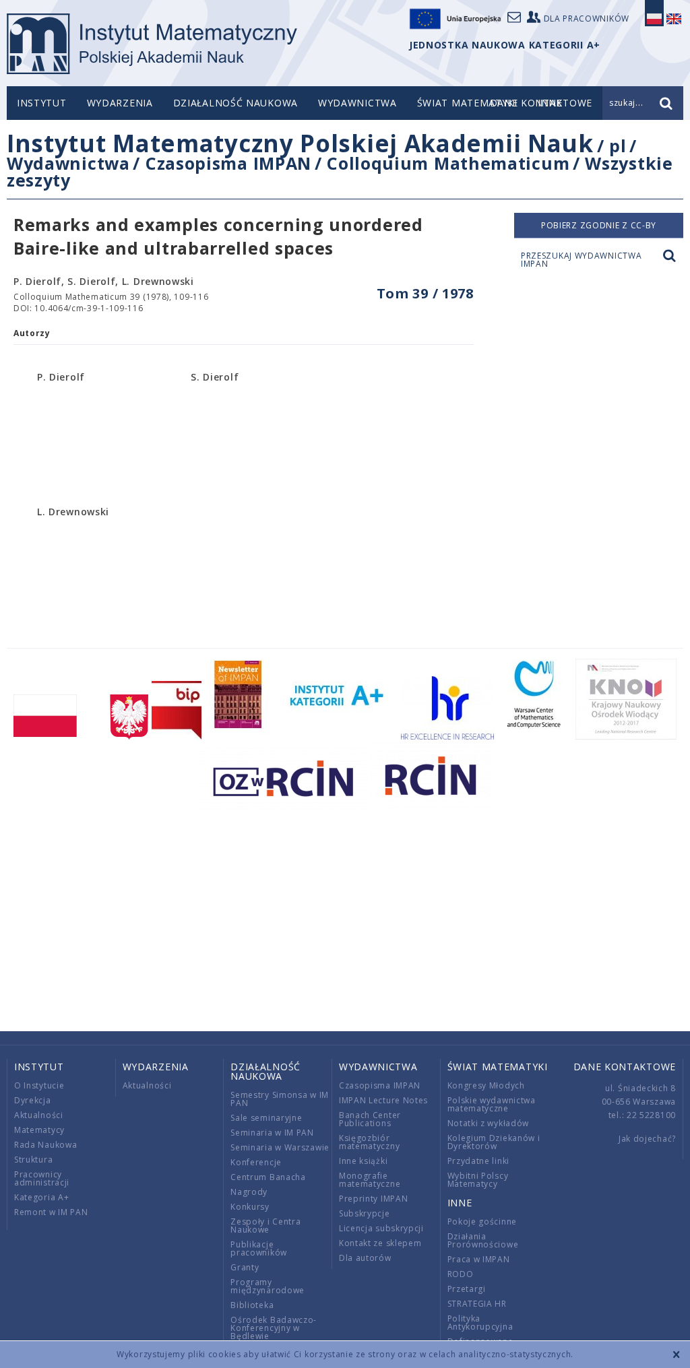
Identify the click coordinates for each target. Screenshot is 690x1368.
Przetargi (466, 1289)
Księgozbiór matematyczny (369, 1142)
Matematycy (39, 1130)
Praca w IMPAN (478, 1259)
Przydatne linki (478, 1161)
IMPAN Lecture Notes (383, 1100)
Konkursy (250, 1206)
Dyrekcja (32, 1100)
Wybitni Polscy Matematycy (478, 1180)
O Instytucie (39, 1085)
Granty (244, 1267)
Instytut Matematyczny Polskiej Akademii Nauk (300, 143)
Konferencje (256, 1162)
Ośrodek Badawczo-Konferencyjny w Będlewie (273, 1328)
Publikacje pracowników (258, 1248)
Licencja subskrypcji (381, 1228)
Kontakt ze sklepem (380, 1243)
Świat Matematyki (467, 102)
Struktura (33, 1159)
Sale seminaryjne (266, 1117)
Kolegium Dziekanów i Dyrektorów (493, 1142)
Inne (459, 1202)
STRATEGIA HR (477, 1303)
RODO (460, 1274)
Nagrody (249, 1192)
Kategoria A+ (41, 1197)
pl (617, 145)
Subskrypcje (364, 1213)
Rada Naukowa (45, 1144)
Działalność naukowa (235, 102)
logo (152, 43)
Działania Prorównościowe (483, 1240)
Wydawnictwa (357, 102)
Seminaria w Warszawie (280, 1147)
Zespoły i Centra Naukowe (265, 1225)
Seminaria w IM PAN (272, 1132)
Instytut (42, 102)
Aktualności (38, 1115)
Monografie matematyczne (369, 1180)
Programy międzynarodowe (267, 1286)
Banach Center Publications (370, 1119)
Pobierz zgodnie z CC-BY (598, 225)
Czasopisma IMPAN (228, 163)
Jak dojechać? (647, 1138)
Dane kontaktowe (625, 1066)
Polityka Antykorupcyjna (480, 1322)
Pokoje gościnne (482, 1221)
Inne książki (363, 1161)
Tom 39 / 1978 (425, 293)
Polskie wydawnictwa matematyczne (491, 1104)
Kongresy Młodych (486, 1085)
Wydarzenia (120, 102)
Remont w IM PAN (51, 1212)
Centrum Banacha (268, 1177)
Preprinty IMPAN (373, 1198)
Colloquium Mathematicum (448, 163)
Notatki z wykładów (488, 1123)
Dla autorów (365, 1258)
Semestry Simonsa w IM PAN (279, 1099)
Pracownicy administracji (41, 1178)
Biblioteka (252, 1305)
